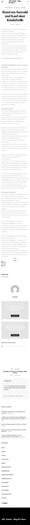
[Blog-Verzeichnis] (4, 503)
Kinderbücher (5, 471)
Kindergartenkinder (9, 7)
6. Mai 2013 (12, 331)
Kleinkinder (16, 7)
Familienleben (5, 276)
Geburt (3, 455)
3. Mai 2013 (12, 24)
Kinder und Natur (6, 467)
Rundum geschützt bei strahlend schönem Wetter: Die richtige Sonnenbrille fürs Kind (14, 387)
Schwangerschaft (17, 324)
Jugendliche (5, 459)
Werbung (3, 498)
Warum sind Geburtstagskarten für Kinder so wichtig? (13, 424)
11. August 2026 (17, 375)
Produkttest (5, 486)
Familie (3, 451)
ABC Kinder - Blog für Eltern (13, 519)
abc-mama (18, 24)
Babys (10, 324)
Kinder (11, 369)
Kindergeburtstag (6, 478)
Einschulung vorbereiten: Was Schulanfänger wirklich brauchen (15, 372)
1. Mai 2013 (12, 312)
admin (11, 375)
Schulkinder (22, 7)
